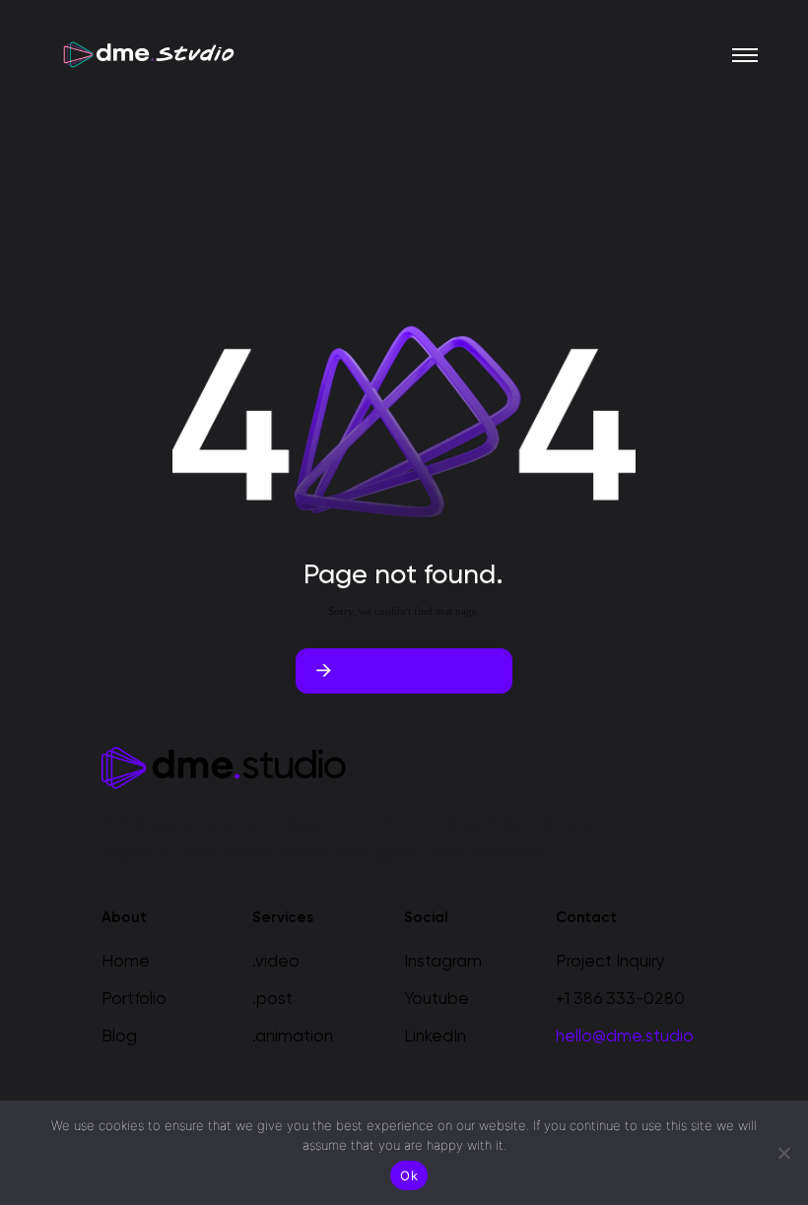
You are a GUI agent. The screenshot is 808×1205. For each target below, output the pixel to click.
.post (272, 999)
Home (125, 962)
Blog (119, 1037)
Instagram (443, 962)
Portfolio (134, 999)
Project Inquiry (610, 962)
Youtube (436, 999)
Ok (409, 1175)
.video (276, 962)
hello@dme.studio (625, 1037)
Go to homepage (414, 670)
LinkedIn (435, 1037)
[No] (783, 1153)
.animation (292, 1037)
